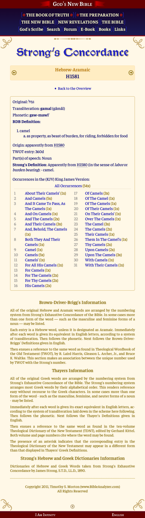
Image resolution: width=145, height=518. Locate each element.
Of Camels (94, 192)
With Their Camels (101, 264)
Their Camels (96, 234)
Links (119, 29)
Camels (31, 254)
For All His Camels (41, 264)
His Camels (35, 285)
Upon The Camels (100, 254)
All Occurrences (68, 185)
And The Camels (39, 218)
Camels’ (31, 259)
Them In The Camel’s (103, 239)
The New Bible (37, 21)
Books (105, 29)
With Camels (96, 259)
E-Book (88, 29)
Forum (70, 29)
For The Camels (38, 275)
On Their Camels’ (99, 213)
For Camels (34, 269)
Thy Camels (95, 244)
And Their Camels (40, 223)
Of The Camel (96, 198)
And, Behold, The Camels (46, 228)
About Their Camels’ (42, 192)
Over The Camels (99, 218)
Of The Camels (97, 203)
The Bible (113, 21)
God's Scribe (31, 29)
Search (53, 29)
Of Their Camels (99, 208)
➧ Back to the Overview (72, 88)
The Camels (95, 228)
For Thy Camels (38, 280)
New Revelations (78, 21)
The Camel (94, 223)
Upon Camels (96, 249)
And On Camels (38, 213)
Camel (30, 249)
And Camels (35, 198)
